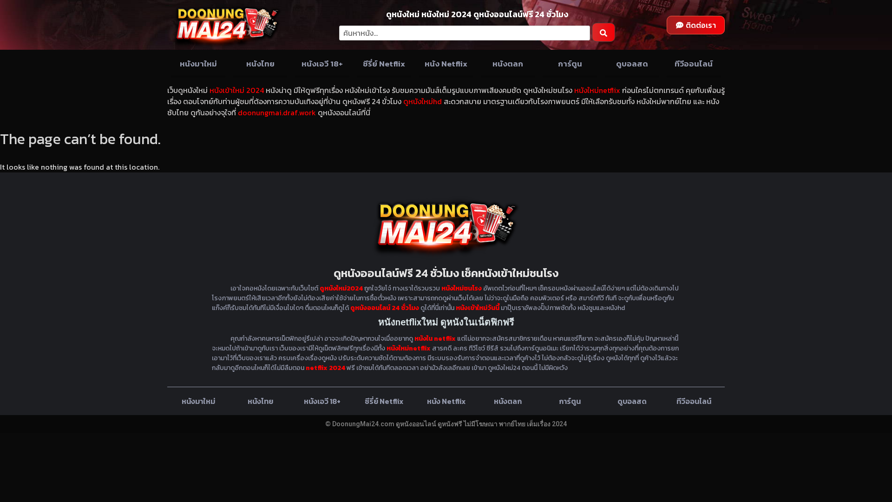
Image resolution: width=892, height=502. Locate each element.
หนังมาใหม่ (198, 64)
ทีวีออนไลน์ (694, 64)
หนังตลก (507, 64)
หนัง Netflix (446, 64)
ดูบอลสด (632, 64)
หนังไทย (260, 64)
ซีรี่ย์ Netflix (384, 64)
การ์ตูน (570, 64)
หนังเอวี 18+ (322, 64)
